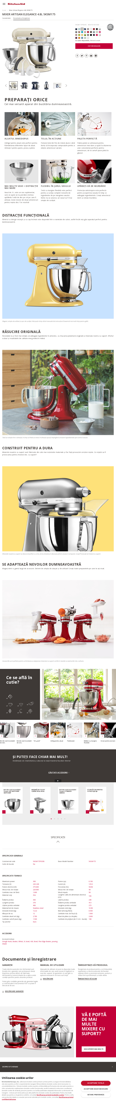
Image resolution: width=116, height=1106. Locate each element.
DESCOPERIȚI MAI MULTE (93, 1049)
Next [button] (66, 85)
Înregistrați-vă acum (87, 979)
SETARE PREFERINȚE (95, 1095)
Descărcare (48, 979)
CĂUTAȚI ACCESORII (58, 772)
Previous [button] (6, 85)
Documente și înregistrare (21, 18)
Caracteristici (6, 18)
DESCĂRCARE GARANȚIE (14, 991)
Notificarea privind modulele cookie (50, 1095)
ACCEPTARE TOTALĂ (95, 1083)
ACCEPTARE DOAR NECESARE (96, 1089)
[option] (14, 85)
